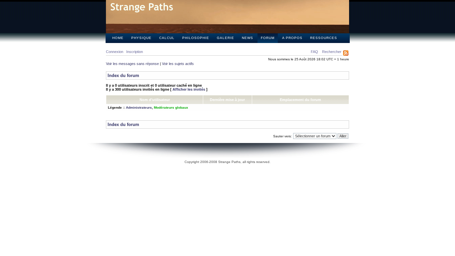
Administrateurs (139, 107)
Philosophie (195, 38)
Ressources (323, 38)
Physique (141, 38)
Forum (267, 38)
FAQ (314, 52)
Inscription (134, 52)
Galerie (225, 38)
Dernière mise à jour (227, 100)
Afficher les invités (189, 89)
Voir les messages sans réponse (132, 64)
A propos (292, 38)
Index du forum (123, 75)
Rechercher (331, 52)
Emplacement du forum (300, 100)
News (247, 38)
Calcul (167, 38)
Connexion (114, 52)
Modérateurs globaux (171, 107)
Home (118, 38)
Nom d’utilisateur (155, 100)
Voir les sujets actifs (178, 64)
